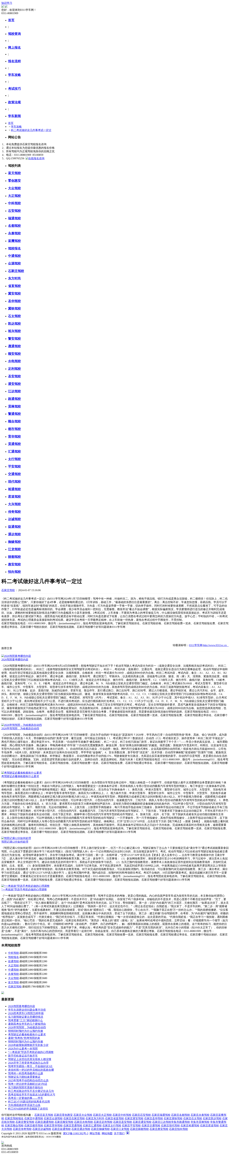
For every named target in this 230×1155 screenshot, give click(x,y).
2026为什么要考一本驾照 (23, 1048)
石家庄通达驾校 (80, 1129)
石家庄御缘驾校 (100, 1129)
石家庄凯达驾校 (212, 1118)
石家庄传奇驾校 (22, 1129)
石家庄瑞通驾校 (161, 1114)
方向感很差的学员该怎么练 (24, 1105)
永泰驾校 (13, 973)
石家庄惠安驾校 (159, 1129)
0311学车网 (195, 645)
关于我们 (119, 1133)
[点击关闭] (1, 1139)
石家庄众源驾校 (53, 1118)
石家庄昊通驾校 (72, 1125)
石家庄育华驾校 (53, 1125)
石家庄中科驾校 (121, 1114)
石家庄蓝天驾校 (43, 1114)
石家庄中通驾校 (33, 1118)
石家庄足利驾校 (103, 1122)
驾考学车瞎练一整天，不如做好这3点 (30, 1066)
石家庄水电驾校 (83, 1122)
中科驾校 (13, 952)
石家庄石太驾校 (192, 1118)
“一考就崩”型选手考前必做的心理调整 (24, 889)
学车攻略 (16, 126)
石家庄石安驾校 (141, 1114)
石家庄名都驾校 (180, 1114)
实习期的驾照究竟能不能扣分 (25, 1087)
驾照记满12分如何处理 (14, 841)
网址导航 (95, 1133)
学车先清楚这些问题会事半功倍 (27, 1009)
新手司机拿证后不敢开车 (23, 1055)
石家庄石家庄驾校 (74, 1118)
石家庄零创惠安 (63, 1114)
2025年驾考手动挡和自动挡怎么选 (28, 1080)
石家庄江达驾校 (161, 1122)
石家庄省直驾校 (114, 1118)
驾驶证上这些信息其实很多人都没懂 (29, 1059)
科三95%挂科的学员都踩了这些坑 (28, 1108)
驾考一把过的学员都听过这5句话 (27, 1083)
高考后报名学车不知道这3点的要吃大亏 (31, 1094)
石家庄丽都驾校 (139, 1129)
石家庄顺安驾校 (64, 1122)
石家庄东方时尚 (95, 1118)
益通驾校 (13, 961)
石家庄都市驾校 (33, 1125)
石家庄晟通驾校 (44, 1122)
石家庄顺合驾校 (14, 1125)
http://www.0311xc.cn (216, 645)
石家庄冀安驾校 (134, 1118)
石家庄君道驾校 (209, 1125)
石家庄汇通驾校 (92, 1125)
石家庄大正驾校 (102, 1114)
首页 (10, 123)
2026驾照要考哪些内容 (14, 659)
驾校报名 (13, 957)
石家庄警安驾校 (24, 1122)
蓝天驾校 (13, 982)
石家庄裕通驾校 (189, 1125)
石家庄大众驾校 (82, 1114)
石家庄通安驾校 (142, 1122)
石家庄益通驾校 (61, 1129)
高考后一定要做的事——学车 (25, 1098)
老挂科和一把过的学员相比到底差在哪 (31, 1069)
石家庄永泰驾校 (200, 1114)
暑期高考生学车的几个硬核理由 (27, 1023)
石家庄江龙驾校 (119, 1129)
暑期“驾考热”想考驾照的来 (24, 1038)
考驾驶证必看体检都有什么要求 (20, 776)
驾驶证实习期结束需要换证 (24, 1076)
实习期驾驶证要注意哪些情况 (25, 1016)
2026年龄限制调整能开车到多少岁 (28, 1045)
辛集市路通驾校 (180, 1122)
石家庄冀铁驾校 (173, 1118)
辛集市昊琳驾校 (200, 1122)
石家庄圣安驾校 (122, 1122)
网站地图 (107, 1133)
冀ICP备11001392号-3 (75, 1133)
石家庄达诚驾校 (41, 1129)
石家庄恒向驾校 (178, 1129)
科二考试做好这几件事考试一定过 (31, 130)
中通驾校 (13, 969)
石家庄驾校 (8, 590)
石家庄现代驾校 (170, 1125)
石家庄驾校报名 (14, 1118)
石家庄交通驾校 (150, 1125)
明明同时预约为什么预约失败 (25, 1031)
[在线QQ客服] (115, 1142)
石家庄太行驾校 (111, 1125)
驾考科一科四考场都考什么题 (25, 1073)
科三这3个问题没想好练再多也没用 (29, 1101)
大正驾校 (13, 965)
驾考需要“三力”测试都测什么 (25, 1020)
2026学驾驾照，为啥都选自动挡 (20, 728)
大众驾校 (13, 978)
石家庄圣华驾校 (153, 1118)
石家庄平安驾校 (131, 1125)
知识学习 (6, 3)
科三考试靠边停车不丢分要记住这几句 (31, 1091)
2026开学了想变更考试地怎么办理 (28, 1062)
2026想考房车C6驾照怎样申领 (26, 1013)
